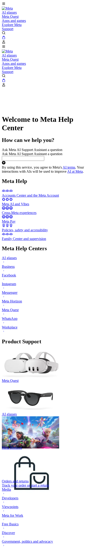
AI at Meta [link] (75, 171)
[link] (7, 8)
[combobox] (23, 158)
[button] (43, 4)
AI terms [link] (69, 167)
